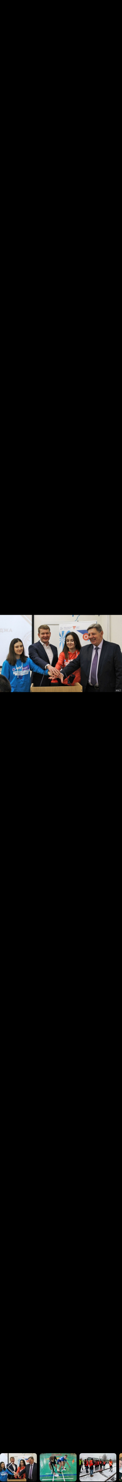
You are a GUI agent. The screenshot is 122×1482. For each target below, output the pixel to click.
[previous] (10, 732)
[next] (112, 732)
